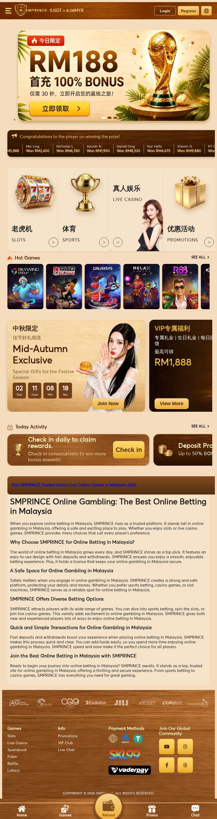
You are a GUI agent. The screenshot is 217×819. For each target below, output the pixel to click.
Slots (11, 736)
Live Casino (17, 743)
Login (165, 11)
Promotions (68, 736)
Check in (129, 449)
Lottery (13, 770)
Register (188, 11)
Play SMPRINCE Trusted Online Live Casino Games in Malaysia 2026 (74, 485)
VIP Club (65, 743)
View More (171, 403)
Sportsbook (17, 750)
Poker (12, 757)
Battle (12, 764)
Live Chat (66, 750)
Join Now (108, 403)
